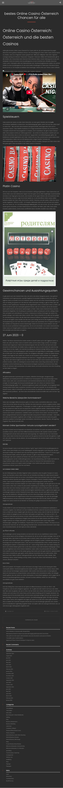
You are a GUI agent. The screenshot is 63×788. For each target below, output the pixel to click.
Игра (7, 761)
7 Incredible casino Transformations (14, 638)
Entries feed (9, 776)
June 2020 (8, 689)
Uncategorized (10, 611)
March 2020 (9, 696)
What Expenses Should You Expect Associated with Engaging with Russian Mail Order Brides (27, 633)
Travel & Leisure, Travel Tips (12, 752)
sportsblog (8, 750)
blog (7, 719)
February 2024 (9, 669)
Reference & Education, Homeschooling (15, 746)
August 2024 (9, 655)
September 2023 (10, 680)
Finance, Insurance (10, 732)
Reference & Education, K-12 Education (15, 748)
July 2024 (8, 658)
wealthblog (8, 759)
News (7, 741)
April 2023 (8, 682)
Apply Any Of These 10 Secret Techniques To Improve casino (20, 640)
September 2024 (10, 653)
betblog (8, 717)
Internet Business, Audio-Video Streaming (15, 735)
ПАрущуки (8, 766)
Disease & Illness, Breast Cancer (13, 730)
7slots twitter (9, 710)
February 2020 (9, 698)
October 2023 (9, 678)
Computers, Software (11, 728)
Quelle (52, 122)
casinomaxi (8, 726)
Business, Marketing (10, 724)
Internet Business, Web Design (13, 739)
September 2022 (10, 687)
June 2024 (8, 660)
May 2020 (8, 691)
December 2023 (10, 673)
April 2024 (8, 664)
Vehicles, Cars (9, 757)
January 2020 (9, 700)
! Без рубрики (9, 708)
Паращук (8, 764)
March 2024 (9, 667)
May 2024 (8, 662)
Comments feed (10, 778)
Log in (7, 774)
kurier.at (32, 204)
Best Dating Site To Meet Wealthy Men (15, 715)
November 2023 (10, 675)
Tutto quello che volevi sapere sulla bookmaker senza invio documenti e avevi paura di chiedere (28, 636)
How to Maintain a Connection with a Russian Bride (18, 631)
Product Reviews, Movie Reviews (13, 744)
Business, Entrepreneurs (11, 721)
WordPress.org (9, 781)
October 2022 (9, 684)
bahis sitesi (8, 712)
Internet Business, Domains (12, 737)
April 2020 (8, 693)
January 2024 (9, 671)
